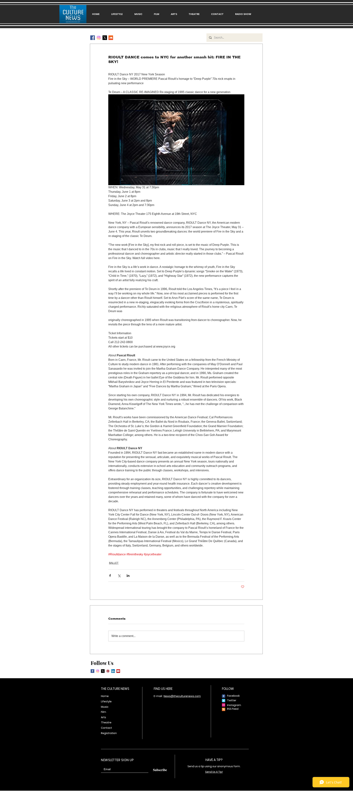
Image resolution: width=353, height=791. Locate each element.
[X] (104, 37)
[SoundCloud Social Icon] (110, 37)
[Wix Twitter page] (223, 700)
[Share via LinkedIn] (128, 575)
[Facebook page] (223, 696)
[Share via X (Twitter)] (119, 575)
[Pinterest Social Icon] (108, 671)
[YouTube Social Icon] (118, 671)
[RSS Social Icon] (223, 709)
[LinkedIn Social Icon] (113, 671)
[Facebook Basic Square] (92, 671)
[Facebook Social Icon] (92, 37)
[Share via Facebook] (110, 575)
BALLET (114, 562)
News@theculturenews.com (182, 696)
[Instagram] (98, 37)
